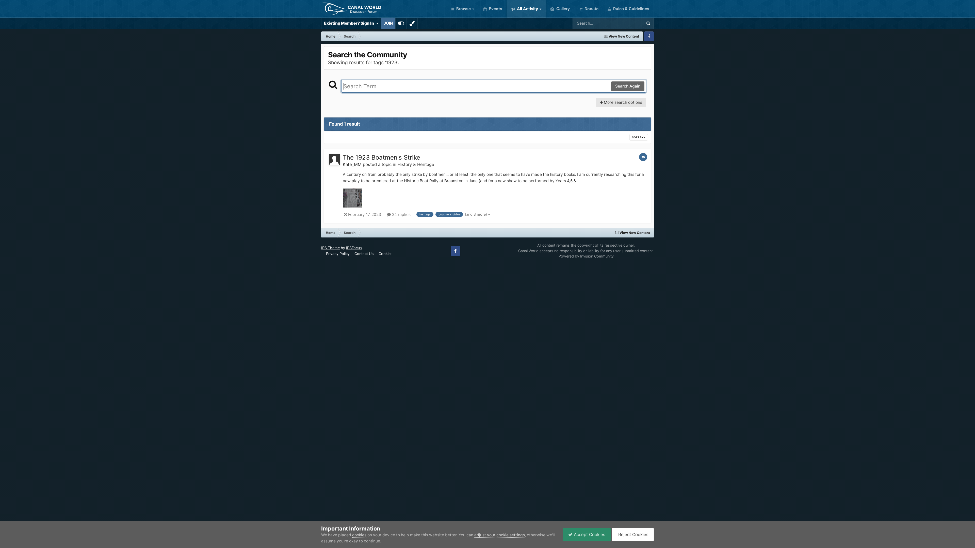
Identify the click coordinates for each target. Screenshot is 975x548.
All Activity (527, 8)
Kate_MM (352, 164)
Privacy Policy (338, 253)
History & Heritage (416, 164)
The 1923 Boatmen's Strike (381, 157)
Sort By (638, 137)
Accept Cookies (589, 534)
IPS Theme (330, 248)
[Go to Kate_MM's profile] (334, 159)
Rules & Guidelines (630, 8)
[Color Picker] (412, 23)
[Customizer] (401, 23)
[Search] (648, 23)
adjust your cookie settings (499, 535)
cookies (359, 535)
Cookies (386, 253)
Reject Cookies (632, 534)
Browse (463, 8)
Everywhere (625, 23)
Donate (590, 8)
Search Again (627, 86)
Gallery (562, 8)
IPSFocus (354, 248)
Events (495, 8)
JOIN (388, 23)
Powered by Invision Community (586, 256)
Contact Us (364, 253)
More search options (622, 102)
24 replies (401, 214)
